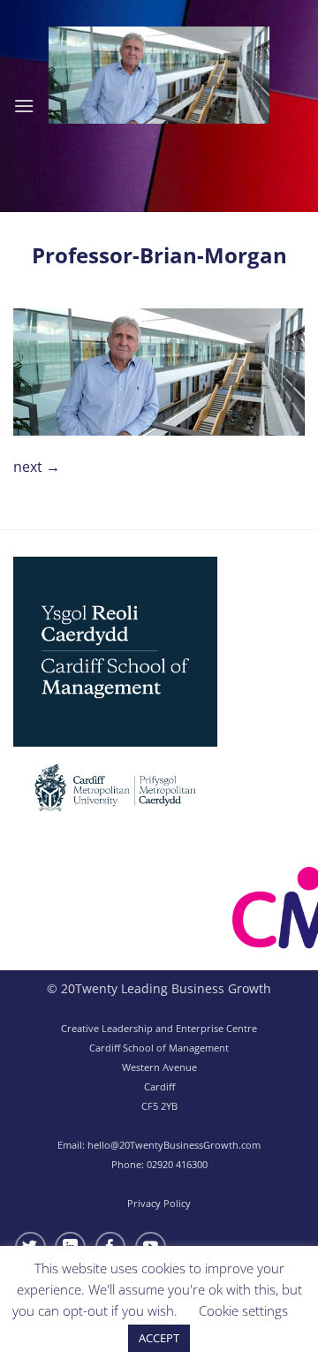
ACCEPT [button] (159, 1338)
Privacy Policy (159, 1203)
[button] (23, 105)
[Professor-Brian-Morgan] (159, 370)
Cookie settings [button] (243, 1310)
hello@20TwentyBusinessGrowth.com (174, 1144)
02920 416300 (177, 1164)
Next (36, 466)
